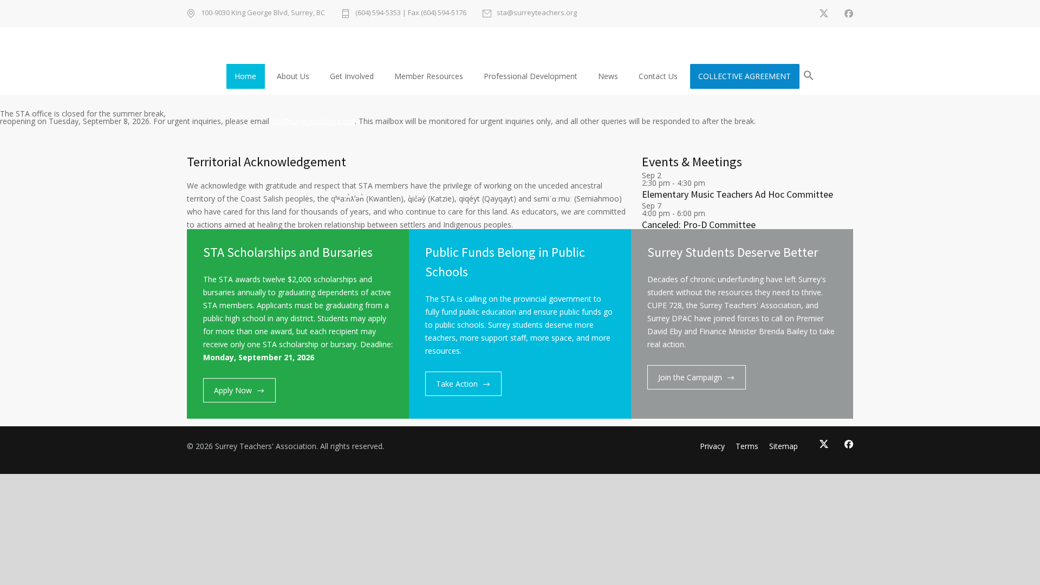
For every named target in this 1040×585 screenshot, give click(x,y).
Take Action (457, 384)
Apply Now (233, 390)
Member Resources (428, 76)
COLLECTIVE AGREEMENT (744, 76)
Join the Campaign (690, 377)
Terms (747, 446)
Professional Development (530, 76)
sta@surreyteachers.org (537, 13)
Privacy (712, 446)
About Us (293, 76)
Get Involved (352, 76)
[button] (809, 77)
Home (245, 76)
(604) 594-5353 (378, 12)
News (608, 76)
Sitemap (783, 446)
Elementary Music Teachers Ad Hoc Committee (737, 194)
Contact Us (658, 76)
